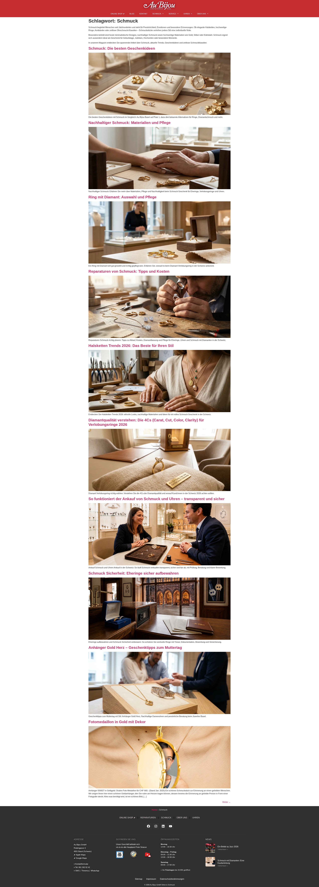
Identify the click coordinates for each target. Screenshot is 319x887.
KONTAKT (143, 14)
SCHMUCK (156, 14)
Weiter (226, 802)
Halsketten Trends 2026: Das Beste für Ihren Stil (131, 346)
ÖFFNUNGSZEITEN (170, 839)
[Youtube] (170, 826)
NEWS (208, 839)
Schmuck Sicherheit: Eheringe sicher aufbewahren (133, 573)
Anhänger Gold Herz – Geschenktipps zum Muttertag (135, 647)
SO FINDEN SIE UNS (126, 839)
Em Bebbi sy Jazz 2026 (228, 847)
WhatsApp (94, 871)
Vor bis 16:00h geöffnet (176, 870)
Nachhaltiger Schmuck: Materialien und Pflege (129, 123)
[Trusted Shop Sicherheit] (133, 858)
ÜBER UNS (201, 14)
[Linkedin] (163, 826)
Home (154, 810)
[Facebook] (148, 826)
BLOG (131, 14)
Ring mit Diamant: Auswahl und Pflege (122, 197)
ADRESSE (79, 839)
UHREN (187, 14)
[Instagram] (156, 826)
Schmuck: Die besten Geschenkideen (121, 48)
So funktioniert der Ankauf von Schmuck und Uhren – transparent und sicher (156, 499)
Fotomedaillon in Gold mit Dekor (117, 722)
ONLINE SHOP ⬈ (117, 14)
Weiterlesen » (223, 849)
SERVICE (172, 14)
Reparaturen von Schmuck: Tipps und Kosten (128, 271)
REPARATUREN (148, 818)
